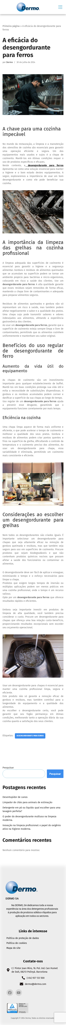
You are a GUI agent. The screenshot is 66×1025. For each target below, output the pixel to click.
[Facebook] (9, 992)
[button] (60, 7)
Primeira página (11, 26)
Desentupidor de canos (15, 797)
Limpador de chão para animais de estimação (27, 802)
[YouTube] (18, 992)
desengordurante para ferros (30, 736)
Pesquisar (8, 767)
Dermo (9, 62)
